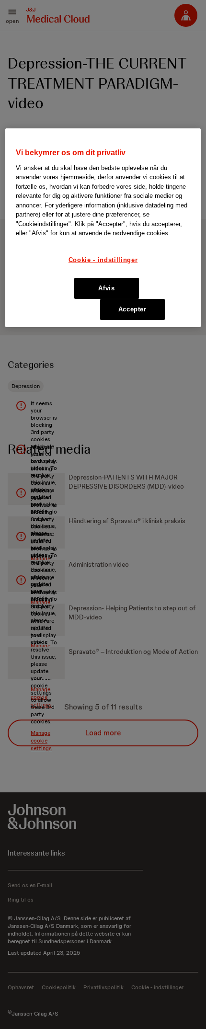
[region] (103, 227)
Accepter (132, 309)
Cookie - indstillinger (103, 259)
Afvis (106, 288)
